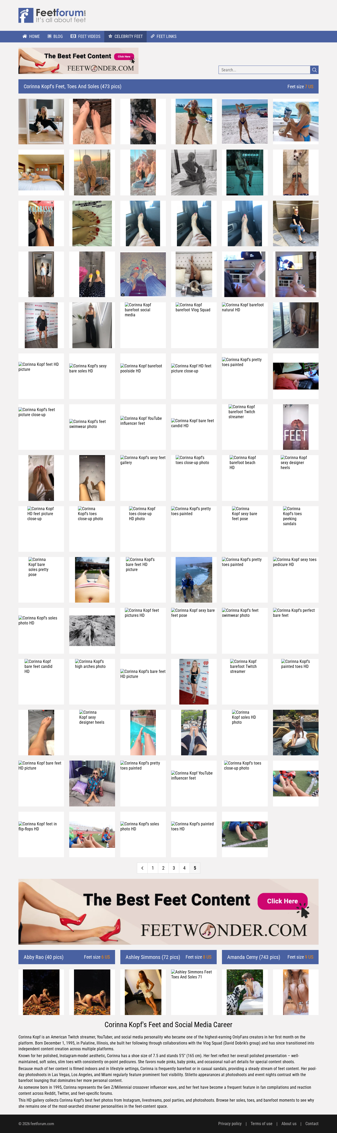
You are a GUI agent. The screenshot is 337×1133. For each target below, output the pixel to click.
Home (34, 36)
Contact (312, 1123)
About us (288, 1123)
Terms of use (261, 1123)
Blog (58, 36)
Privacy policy (230, 1123)
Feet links (166, 36)
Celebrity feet (129, 36)
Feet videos (89, 36)
